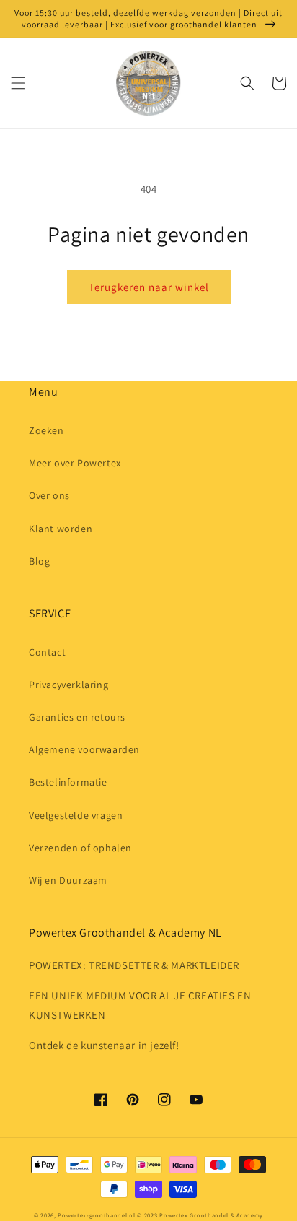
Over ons (49, 495)
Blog (39, 561)
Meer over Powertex (75, 462)
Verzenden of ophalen (80, 847)
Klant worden (60, 528)
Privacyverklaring (68, 684)
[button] (18, 83)
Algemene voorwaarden (84, 749)
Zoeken (46, 430)
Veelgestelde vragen (76, 815)
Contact (47, 652)
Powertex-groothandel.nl (96, 1215)
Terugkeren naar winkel (149, 287)
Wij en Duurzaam (68, 880)
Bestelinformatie (68, 781)
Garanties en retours (77, 717)
